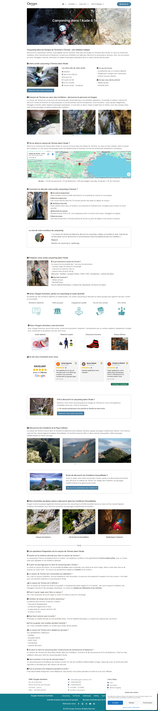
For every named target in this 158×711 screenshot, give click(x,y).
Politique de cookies (127, 707)
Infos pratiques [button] (96, 4)
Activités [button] (71, 4)
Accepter (115, 703)
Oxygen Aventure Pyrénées (42, 696)
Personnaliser (147, 703)
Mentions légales (135, 707)
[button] (64, 4)
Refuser (131, 703)
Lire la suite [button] (85, 379)
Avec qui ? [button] (83, 4)
